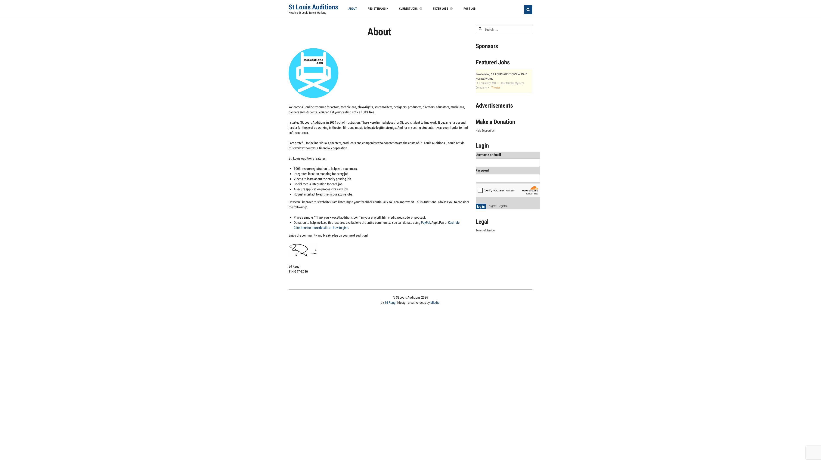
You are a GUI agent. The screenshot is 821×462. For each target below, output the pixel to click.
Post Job (470, 8)
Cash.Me (453, 222)
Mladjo (435, 302)
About (352, 8)
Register (502, 206)
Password (482, 170)
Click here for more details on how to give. (321, 227)
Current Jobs (408, 8)
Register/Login (378, 8)
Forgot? (491, 206)
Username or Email (488, 154)
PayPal (425, 222)
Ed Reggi (390, 302)
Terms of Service (485, 230)
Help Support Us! (485, 130)
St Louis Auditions (313, 6)
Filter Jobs (440, 8)
